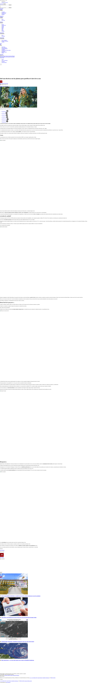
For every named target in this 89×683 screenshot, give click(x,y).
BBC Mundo (2, 83)
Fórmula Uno (4, 25)
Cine (2, 35)
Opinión (1, 9)
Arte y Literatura (4, 40)
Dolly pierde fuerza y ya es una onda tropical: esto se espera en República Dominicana (17, 660)
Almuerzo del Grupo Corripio (6, 50)
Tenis (2, 30)
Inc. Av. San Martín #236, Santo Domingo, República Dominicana (39, 677)
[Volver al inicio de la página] (1, 64)
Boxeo (3, 24)
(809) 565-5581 (53, 677)
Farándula (3, 36)
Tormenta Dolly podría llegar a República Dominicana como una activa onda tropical (17, 641)
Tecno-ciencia (4, 62)
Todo (3, 59)
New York (3, 20)
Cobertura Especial (4, 48)
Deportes (1, 21)
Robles (3, 52)
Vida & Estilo (2, 37)
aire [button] (0, 550)
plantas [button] (3, 550)
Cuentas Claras (4, 12)
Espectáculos (2, 32)
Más (0, 44)
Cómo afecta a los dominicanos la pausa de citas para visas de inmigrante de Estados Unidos (18, 617)
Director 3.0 (3, 13)
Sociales (3, 61)
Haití (2, 19)
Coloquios (3, 49)
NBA (2, 28)
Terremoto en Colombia (5, 2)
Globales (1, 16)
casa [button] (1, 550)
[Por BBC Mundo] (1, 82)
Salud (1, 43)
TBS (2, 29)
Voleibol (3, 31)
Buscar (10, 7)
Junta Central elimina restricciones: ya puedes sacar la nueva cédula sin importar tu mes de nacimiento (20, 595)
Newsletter (1, 54)
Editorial (3, 14)
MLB (2, 27)
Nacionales (1, 8)
